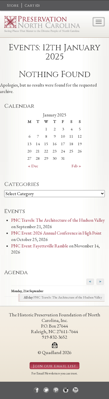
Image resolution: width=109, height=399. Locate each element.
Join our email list (54, 366)
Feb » (76, 165)
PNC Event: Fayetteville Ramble (39, 246)
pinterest (56, 390)
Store (13, 5)
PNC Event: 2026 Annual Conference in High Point (56, 233)
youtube (75, 390)
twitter (46, 390)
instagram (65, 390)
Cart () (32, 5)
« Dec (33, 165)
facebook (36, 390)
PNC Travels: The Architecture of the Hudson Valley (58, 220)
